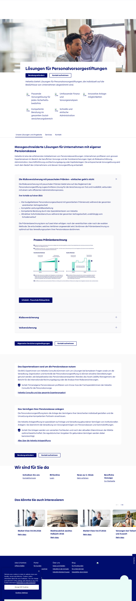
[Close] (39, 571)
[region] (22, 583)
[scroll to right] (123, 504)
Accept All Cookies (21, 587)
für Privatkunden (77, 566)
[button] (68, 179)
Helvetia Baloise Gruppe (61, 572)
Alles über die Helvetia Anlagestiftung (34, 440)
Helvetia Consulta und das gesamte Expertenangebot (42, 392)
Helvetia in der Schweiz (61, 569)
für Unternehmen (78, 569)
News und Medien (59, 566)
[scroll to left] (118, 504)
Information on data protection (26, 582)
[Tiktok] (41, 579)
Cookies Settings (22, 593)
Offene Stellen (20, 566)
